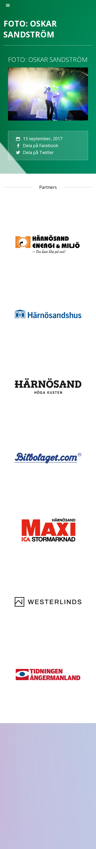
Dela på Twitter (38, 152)
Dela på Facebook (40, 145)
